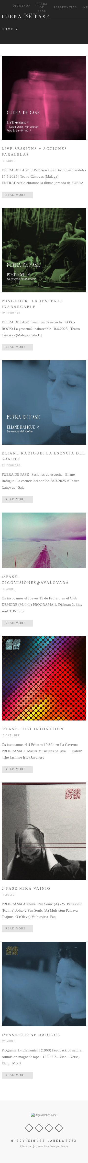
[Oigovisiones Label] (44, 1115)
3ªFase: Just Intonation (33, 729)
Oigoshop (21, 5)
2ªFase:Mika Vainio (26, 888)
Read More (16, 194)
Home (8, 29)
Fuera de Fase (41, 7)
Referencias (65, 7)
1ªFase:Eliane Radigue (31, 1035)
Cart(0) (30, 14)
